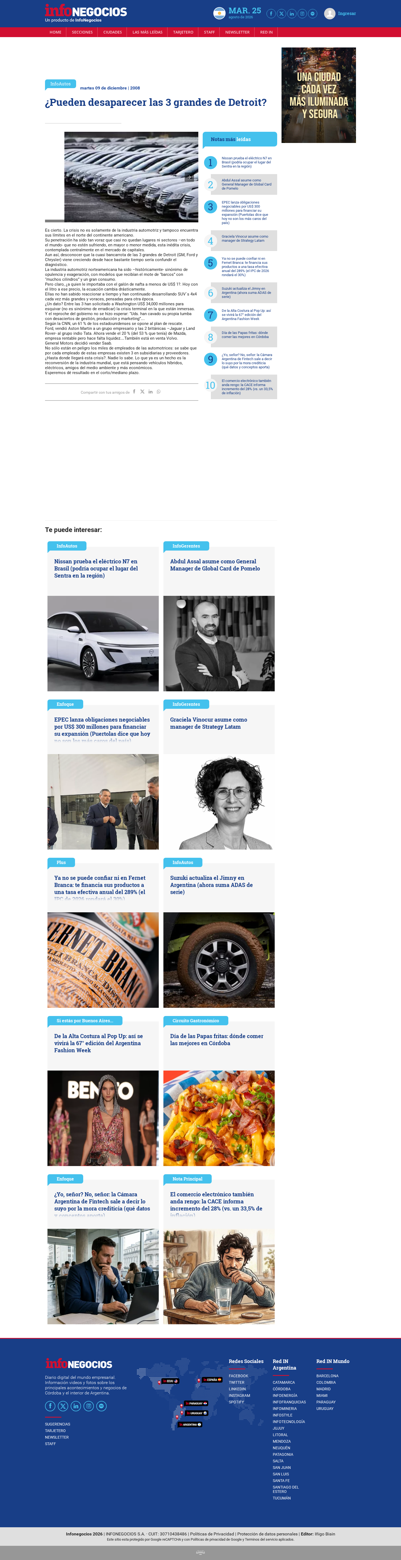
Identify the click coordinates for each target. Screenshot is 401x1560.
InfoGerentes (186, 546)
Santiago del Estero (286, 1489)
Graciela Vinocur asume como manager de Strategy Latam (245, 238)
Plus (61, 862)
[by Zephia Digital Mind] (200, 1553)
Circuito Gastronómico (196, 1020)
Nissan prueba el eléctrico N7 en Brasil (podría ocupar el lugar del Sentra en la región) (247, 162)
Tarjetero (183, 32)
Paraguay (326, 1402)
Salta (278, 1461)
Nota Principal (187, 1179)
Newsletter (237, 32)
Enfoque (65, 704)
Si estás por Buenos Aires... (85, 1020)
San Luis (281, 1474)
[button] (189, 177)
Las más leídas (148, 32)
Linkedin (237, 1389)
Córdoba (282, 1389)
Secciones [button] (82, 32)
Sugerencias (57, 1424)
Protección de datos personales (267, 1534)
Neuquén (281, 1448)
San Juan (282, 1467)
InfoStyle (282, 1415)
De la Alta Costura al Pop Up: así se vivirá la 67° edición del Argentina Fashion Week (246, 315)
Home (55, 32)
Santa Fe (281, 1480)
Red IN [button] (266, 32)
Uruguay (324, 1408)
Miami (322, 1395)
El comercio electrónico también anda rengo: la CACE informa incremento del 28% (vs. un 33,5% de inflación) (247, 387)
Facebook (238, 1376)
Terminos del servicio (261, 1539)
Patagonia (283, 1454)
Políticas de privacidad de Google (216, 1539)
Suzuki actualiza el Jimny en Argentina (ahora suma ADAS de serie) (246, 292)
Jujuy (278, 1428)
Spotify (236, 1402)
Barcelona (327, 1376)
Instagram (239, 1395)
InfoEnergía (285, 1395)
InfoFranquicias (289, 1402)
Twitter (236, 1382)
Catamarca (284, 1382)
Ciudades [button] (112, 32)
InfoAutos (60, 83)
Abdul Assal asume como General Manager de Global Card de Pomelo (246, 184)
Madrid (323, 1389)
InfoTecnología (289, 1421)
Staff (209, 32)
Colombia (326, 1382)
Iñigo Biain (325, 1534)
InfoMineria (285, 1408)
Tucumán (282, 1498)
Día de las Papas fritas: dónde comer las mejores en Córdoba (245, 335)
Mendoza (282, 1441)
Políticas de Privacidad (212, 1534)
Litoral (280, 1435)
